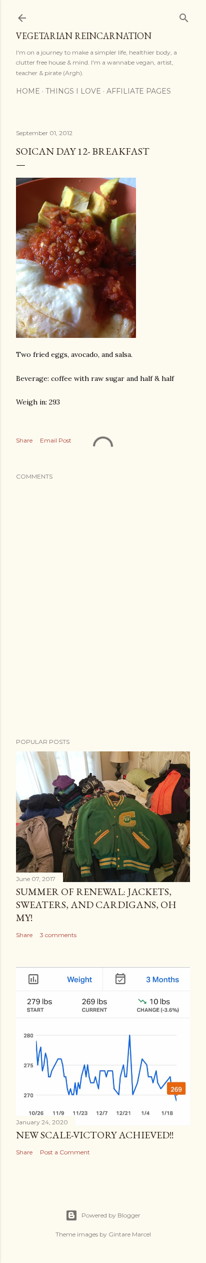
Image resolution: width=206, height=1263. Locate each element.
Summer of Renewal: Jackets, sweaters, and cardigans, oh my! (96, 904)
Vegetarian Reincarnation (84, 36)
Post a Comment (65, 1152)
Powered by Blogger (111, 1215)
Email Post (56, 440)
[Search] (184, 16)
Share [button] (24, 440)
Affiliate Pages (138, 91)
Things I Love (73, 91)
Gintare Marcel (129, 1234)
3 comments (58, 935)
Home (28, 91)
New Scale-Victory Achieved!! (95, 1134)
